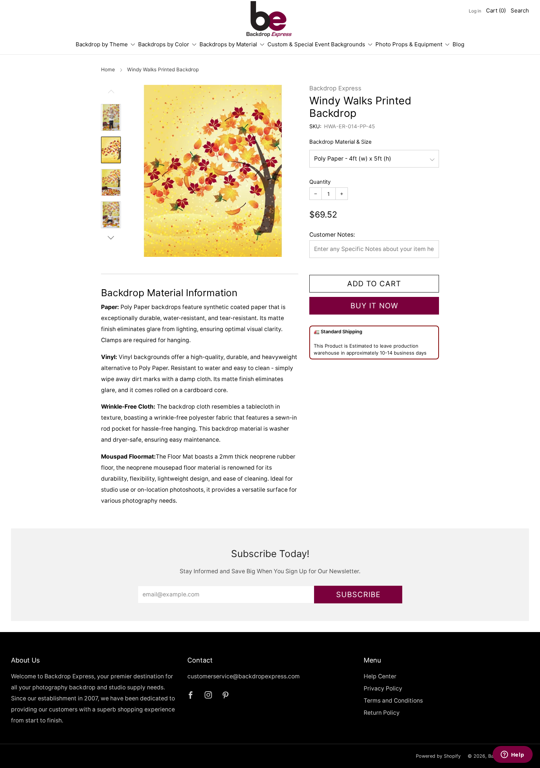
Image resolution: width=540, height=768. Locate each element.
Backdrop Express (335, 88)
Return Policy (382, 712)
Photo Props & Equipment (408, 44)
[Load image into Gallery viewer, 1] (111, 117)
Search (520, 10)
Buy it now (374, 305)
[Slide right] (110, 238)
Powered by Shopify (438, 756)
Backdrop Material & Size (340, 142)
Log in (475, 11)
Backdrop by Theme (102, 44)
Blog (458, 44)
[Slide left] (110, 94)
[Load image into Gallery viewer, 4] (111, 214)
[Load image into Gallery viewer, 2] (111, 150)
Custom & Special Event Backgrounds (316, 44)
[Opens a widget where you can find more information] (512, 755)
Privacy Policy (383, 688)
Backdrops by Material (228, 44)
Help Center (380, 676)
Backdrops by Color (163, 44)
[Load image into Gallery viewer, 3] (111, 182)
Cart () (496, 10)
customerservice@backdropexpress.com (243, 676)
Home (108, 69)
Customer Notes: (332, 234)
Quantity (320, 182)
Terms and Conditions (393, 700)
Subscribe (358, 594)
